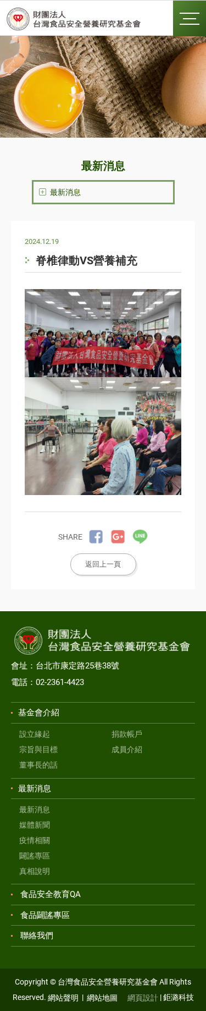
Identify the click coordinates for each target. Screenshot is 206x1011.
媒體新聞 (34, 824)
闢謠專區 (34, 855)
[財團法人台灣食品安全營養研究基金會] (74, 19)
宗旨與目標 (38, 749)
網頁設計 (142, 997)
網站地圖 (102, 997)
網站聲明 (63, 997)
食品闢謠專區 (45, 915)
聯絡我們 (36, 936)
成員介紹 (127, 749)
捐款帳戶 (127, 734)
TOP (178, 988)
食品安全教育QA (50, 894)
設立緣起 (34, 734)
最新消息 (34, 809)
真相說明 (34, 871)
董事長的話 (38, 764)
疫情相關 (34, 840)
